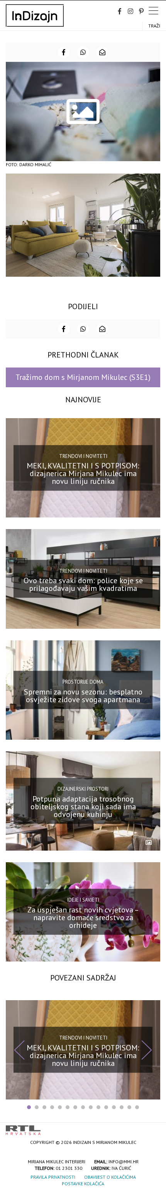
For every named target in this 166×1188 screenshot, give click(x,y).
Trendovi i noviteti (83, 456)
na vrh (152, 1127)
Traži (154, 26)
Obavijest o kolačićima (110, 1177)
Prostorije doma (83, 682)
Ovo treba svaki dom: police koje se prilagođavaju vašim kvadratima (83, 584)
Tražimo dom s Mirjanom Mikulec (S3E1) (83, 377)
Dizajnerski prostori (83, 789)
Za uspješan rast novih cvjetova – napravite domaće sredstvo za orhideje (83, 917)
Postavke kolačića (83, 1183)
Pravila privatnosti (52, 1177)
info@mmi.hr (123, 1161)
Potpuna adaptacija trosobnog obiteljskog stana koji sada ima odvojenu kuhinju (83, 806)
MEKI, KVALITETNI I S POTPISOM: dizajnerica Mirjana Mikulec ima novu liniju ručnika (83, 473)
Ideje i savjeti (83, 900)
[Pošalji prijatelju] (102, 52)
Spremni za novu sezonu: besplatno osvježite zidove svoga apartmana (83, 695)
